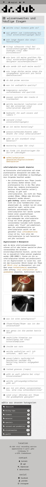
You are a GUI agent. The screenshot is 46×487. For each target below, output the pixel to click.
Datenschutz (24, 469)
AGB (24, 464)
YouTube (24, 481)
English (13, 2)
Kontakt (24, 461)
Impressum (24, 467)
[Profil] (20, 2)
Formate (16, 414)
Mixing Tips (16, 411)
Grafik (16, 434)
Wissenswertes (16, 430)
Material (16, 418)
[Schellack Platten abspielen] (23, 283)
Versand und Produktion (16, 426)
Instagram (24, 483)
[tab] (23, 28)
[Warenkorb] (24, 2)
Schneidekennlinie (29, 232)
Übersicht (9, 407)
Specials (16, 422)
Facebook (24, 478)
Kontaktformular (20, 267)
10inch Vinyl (12, 265)
